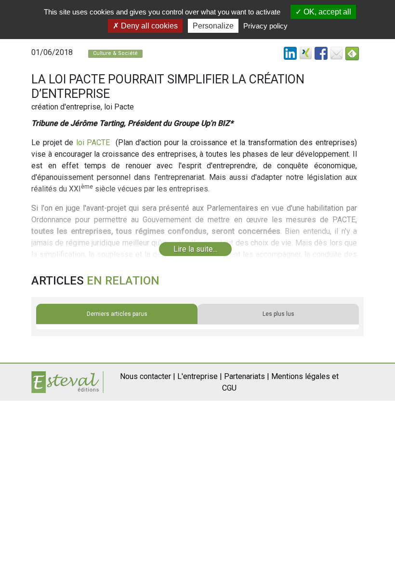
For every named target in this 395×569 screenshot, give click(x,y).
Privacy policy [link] (265, 26)
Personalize (213, 26)
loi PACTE (93, 142)
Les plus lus (278, 314)
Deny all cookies (148, 26)
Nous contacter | (147, 376)
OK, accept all (326, 12)
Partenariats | (246, 376)
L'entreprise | (199, 376)
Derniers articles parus (117, 314)
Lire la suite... (195, 249)
